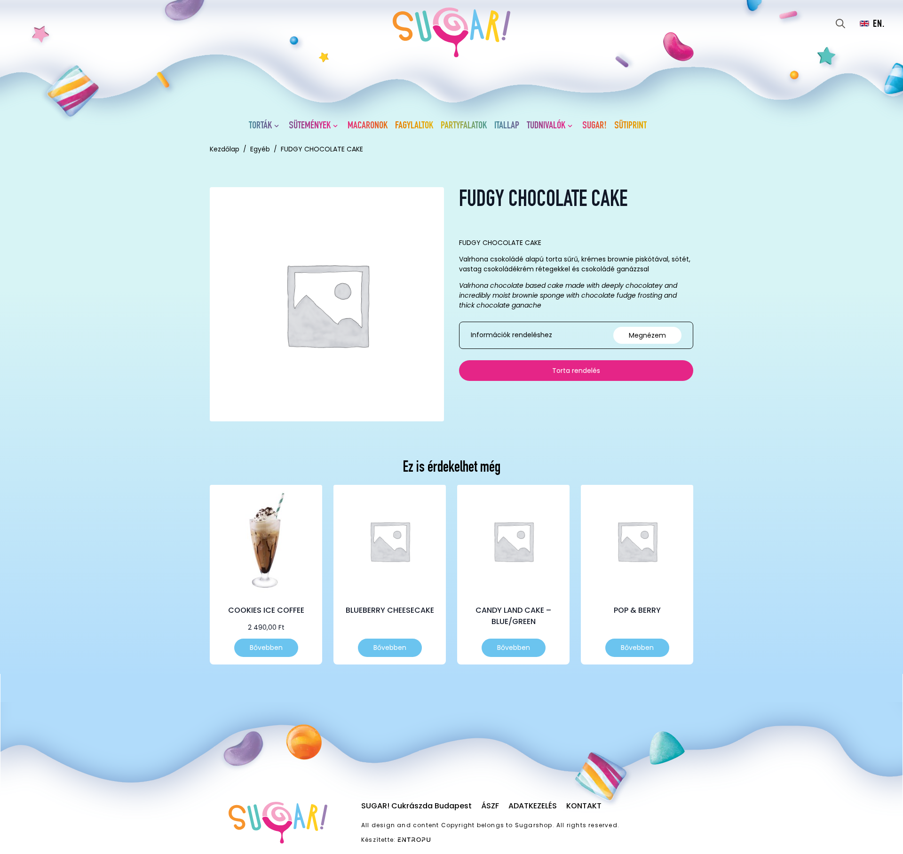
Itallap (506, 126)
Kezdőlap (224, 149)
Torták (260, 126)
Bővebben (266, 647)
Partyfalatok (464, 126)
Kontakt (584, 806)
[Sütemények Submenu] (337, 126)
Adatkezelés (532, 806)
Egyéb (260, 149)
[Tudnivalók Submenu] (571, 126)
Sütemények (310, 126)
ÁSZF (490, 806)
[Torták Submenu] (278, 126)
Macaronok (368, 126)
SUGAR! (594, 126)
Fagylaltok (414, 126)
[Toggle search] (840, 23)
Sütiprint (630, 126)
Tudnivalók (546, 126)
